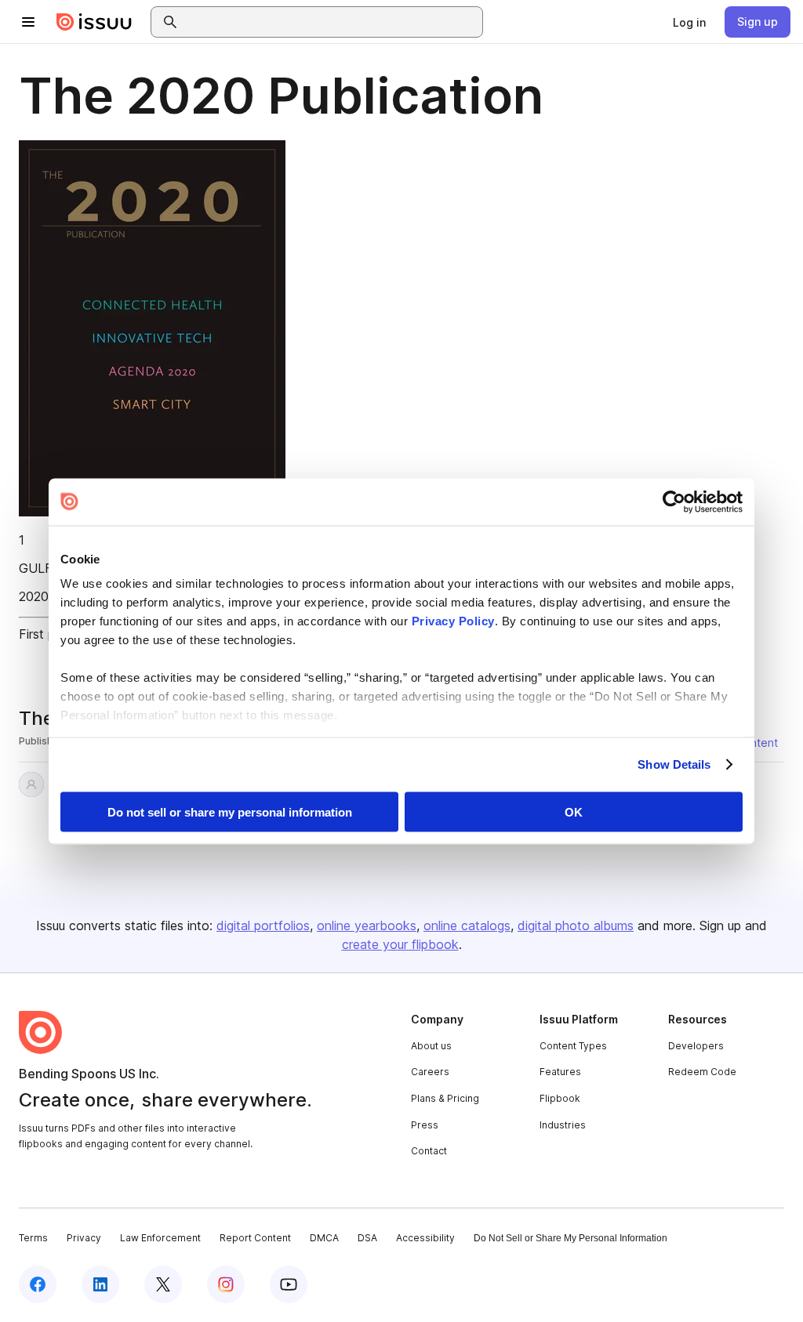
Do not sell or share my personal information (229, 811)
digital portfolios (263, 925)
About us (431, 1046)
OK (574, 811)
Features (560, 1072)
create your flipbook (400, 944)
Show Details (674, 764)
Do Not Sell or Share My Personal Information (570, 1238)
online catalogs (467, 925)
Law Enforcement (160, 1238)
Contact (429, 1151)
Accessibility (425, 1238)
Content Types (573, 1046)
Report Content (255, 1238)
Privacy (84, 1238)
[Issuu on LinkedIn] (100, 1284)
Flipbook (560, 1098)
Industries (563, 1125)
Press (424, 1125)
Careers (430, 1072)
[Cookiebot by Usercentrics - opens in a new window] (674, 501)
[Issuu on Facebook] (37, 1284)
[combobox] (331, 22)
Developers (696, 1046)
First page (47, 634)
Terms (33, 1238)
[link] (689, 22)
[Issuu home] (94, 22)
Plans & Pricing (445, 1098)
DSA (367, 1238)
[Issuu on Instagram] (226, 1284)
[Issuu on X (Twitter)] (163, 1284)
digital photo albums (576, 925)
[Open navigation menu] (28, 22)
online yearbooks (366, 925)
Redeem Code (702, 1072)
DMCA (324, 1238)
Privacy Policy (453, 621)
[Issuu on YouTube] (288, 1284)
